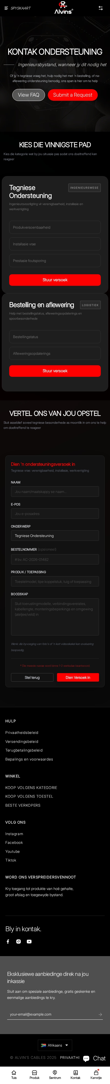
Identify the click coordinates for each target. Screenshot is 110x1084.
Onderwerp (21, 526)
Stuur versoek (55, 279)
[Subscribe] (100, 1014)
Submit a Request (72, 95)
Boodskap (19, 594)
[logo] (63, 8)
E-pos (15, 504)
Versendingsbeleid (21, 741)
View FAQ (28, 95)
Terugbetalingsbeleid (24, 750)
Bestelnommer (33, 549)
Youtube (12, 851)
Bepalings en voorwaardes (29, 759)
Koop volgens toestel (29, 796)
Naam (15, 482)
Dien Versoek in (78, 677)
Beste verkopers (23, 805)
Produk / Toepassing (28, 572)
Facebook (14, 842)
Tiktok (10, 860)
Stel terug (32, 677)
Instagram (14, 834)
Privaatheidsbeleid (21, 732)
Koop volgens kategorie (31, 787)
